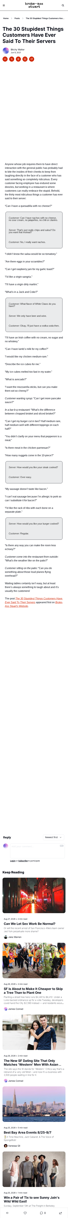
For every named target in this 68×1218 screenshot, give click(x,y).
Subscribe (23, 861)
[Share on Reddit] (31, 59)
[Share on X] (11, 59)
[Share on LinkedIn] (25, 59)
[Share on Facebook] (5, 59)
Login (12, 861)
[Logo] (34, 5)
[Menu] (4, 5)
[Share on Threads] (18, 59)
